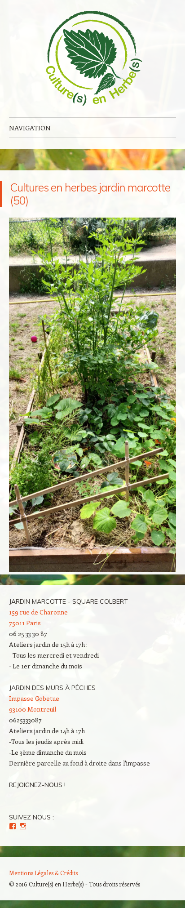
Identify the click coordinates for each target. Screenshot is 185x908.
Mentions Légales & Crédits (43, 873)
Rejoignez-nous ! (37, 785)
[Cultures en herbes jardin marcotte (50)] (92, 569)
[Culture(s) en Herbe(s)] (92, 59)
